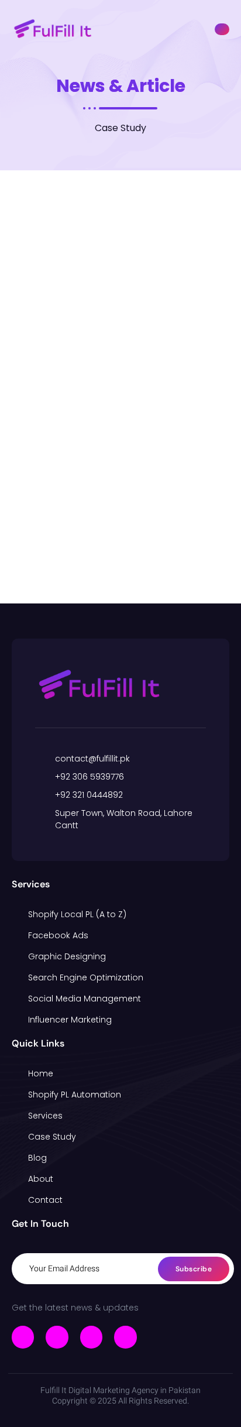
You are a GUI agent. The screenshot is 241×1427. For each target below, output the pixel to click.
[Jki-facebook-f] (23, 1337)
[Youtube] (125, 1337)
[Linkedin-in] (57, 1337)
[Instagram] (91, 1337)
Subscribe (193, 1269)
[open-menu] (222, 29)
